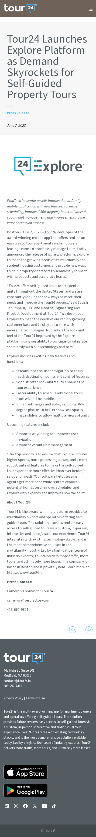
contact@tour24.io (17, 681)
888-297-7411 (12, 686)
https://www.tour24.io (25, 572)
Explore (82, 254)
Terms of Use (35, 698)
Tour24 (50, 232)
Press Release (18, 113)
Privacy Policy (13, 698)
